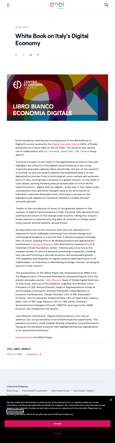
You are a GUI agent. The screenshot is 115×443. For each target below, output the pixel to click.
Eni (45, 151)
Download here (24, 337)
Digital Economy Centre (66, 144)
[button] (8, 4)
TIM (77, 151)
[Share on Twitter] (23, 54)
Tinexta (84, 151)
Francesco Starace (42, 244)
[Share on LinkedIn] (30, 54)
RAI (22, 154)
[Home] (57, 5)
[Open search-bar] (106, 5)
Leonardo (54, 151)
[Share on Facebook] (16, 54)
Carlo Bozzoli (53, 280)
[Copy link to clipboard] (38, 54)
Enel (89, 244)
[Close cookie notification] (111, 400)
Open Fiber (67, 151)
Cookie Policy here (15, 411)
